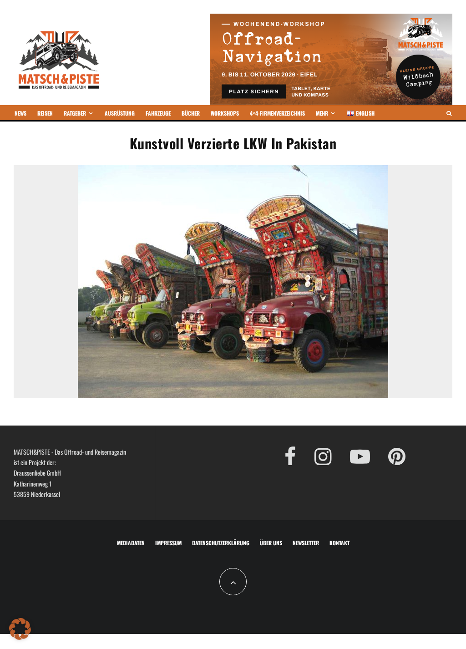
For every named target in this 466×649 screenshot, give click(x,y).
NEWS (20, 113)
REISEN (45, 113)
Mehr (322, 113)
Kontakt (339, 543)
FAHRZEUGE (158, 113)
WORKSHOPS (225, 113)
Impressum (168, 543)
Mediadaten (131, 543)
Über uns (271, 543)
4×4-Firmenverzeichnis (277, 113)
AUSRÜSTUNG (120, 113)
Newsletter (306, 543)
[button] (20, 629)
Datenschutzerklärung (220, 543)
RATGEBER (75, 113)
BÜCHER (191, 113)
